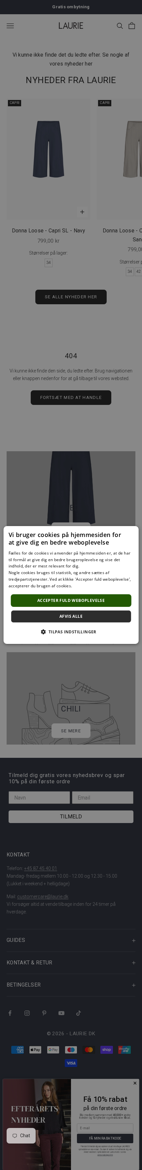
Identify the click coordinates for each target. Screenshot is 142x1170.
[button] (71, 632)
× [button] (130, 533)
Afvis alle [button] (71, 616)
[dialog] (71, 585)
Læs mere (82, 586)
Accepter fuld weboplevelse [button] (71, 600)
